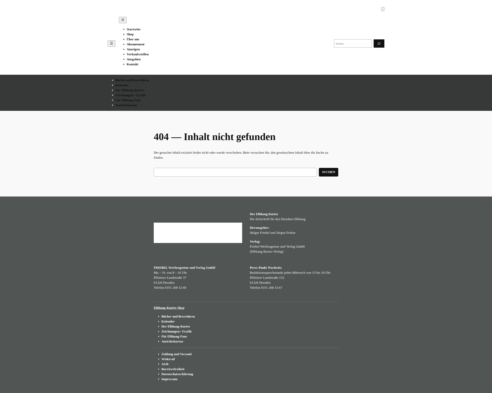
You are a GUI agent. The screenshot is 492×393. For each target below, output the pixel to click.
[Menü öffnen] (111, 43)
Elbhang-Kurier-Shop (169, 308)
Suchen (328, 172)
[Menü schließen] (123, 20)
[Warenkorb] (382, 9)
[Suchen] (379, 43)
